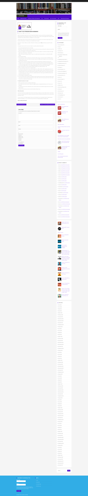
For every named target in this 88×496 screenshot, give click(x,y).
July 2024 (60, 352)
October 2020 (61, 441)
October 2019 (61, 465)
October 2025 (61, 322)
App (59, 46)
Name (19, 121)
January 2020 (61, 459)
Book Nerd (20, 33)
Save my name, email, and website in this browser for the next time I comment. (20, 137)
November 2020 (61, 439)
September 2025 (61, 324)
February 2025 (61, 338)
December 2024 (61, 342)
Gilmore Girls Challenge (62, 71)
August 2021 (60, 421)
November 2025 (61, 320)
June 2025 (60, 330)
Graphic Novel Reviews (62, 73)
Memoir (60, 85)
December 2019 (61, 461)
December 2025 (61, 318)
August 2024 (60, 350)
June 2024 (60, 354)
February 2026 (61, 314)
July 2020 (60, 447)
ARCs (58, 18)
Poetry (60, 89)
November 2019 (61, 463)
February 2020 (61, 457)
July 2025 (60, 328)
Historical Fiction (61, 75)
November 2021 (61, 415)
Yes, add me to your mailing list (21, 143)
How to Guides (28, 33)
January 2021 (61, 435)
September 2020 (61, 443)
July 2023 (60, 376)
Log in (37, 480)
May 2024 (60, 356)
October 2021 (61, 417)
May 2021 (60, 427)
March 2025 (60, 336)
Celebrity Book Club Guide (62, 59)
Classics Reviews (61, 65)
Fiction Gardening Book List (22, 104)
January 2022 (61, 411)
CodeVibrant (26, 494)
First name (18, 479)
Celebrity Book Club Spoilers (65, 18)
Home (18, 18)
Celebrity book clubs (23, 18)
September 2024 (61, 348)
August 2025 (60, 326)
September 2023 (61, 372)
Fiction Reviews (46, 18)
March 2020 (60, 455)
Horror (60, 77)
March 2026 (60, 312)
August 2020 (60, 445)
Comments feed (38, 484)
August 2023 (60, 374)
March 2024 (60, 360)
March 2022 (60, 407)
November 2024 (61, 344)
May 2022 (60, 403)
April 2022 (60, 405)
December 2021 (61, 413)
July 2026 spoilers (64, 176)
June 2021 (60, 425)
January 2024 (61, 364)
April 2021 (60, 429)
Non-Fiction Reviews (53, 18)
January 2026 (61, 316)
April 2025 (60, 334)
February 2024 (61, 362)
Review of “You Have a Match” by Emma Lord (47, 104)
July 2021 (60, 423)
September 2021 (61, 419)
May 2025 (60, 332)
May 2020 (60, 451)
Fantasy (60, 67)
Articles (60, 50)
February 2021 (61, 433)
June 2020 (60, 449)
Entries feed (38, 482)
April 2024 (60, 358)
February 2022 (61, 409)
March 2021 (60, 431)
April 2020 (60, 453)
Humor (60, 81)
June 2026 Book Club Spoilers (65, 209)
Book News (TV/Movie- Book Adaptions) (34, 18)
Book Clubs (60, 52)
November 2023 (61, 368)
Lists (42, 18)
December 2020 (61, 437)
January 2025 (61, 340)
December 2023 (61, 366)
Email (19, 125)
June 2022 (60, 401)
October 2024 (61, 346)
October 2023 (61, 370)
